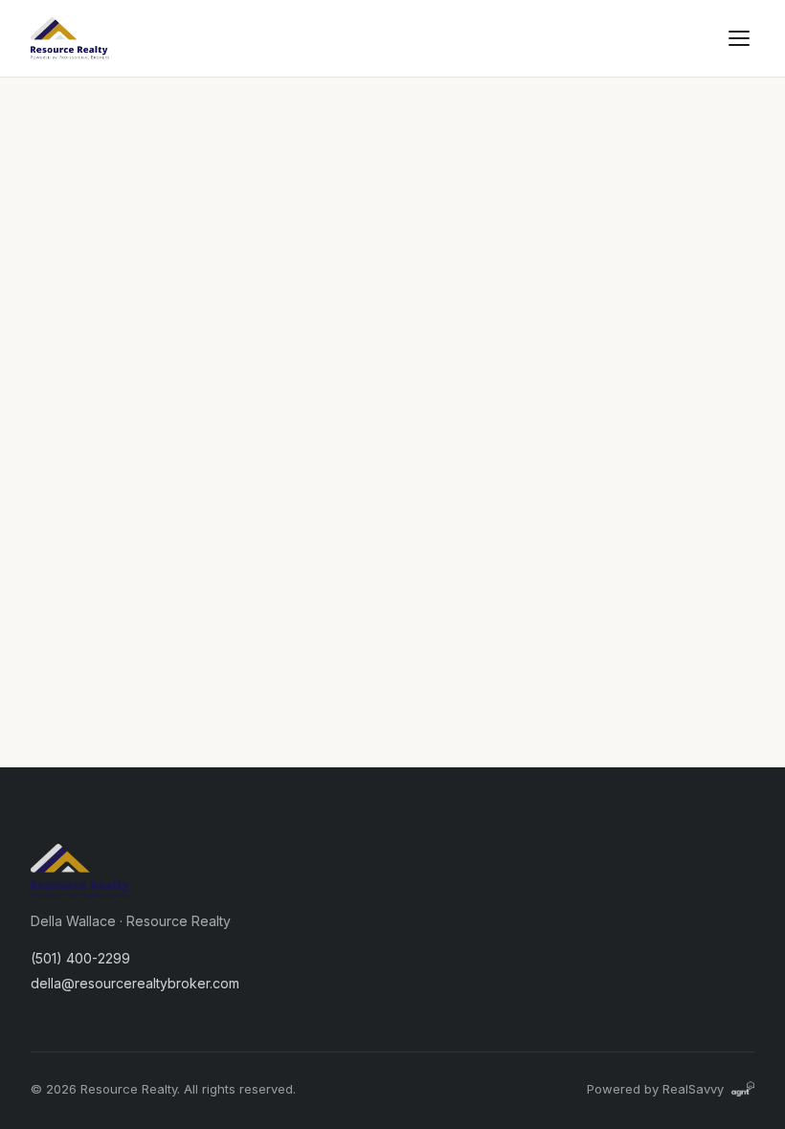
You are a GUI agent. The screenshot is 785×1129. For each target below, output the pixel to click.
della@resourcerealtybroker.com (135, 983)
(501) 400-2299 (80, 958)
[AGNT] (742, 1088)
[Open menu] (739, 38)
